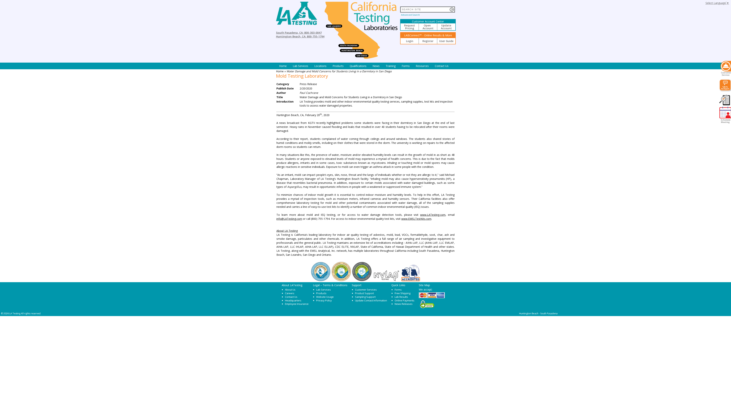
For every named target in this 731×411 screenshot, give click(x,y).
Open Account (428, 27)
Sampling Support (365, 297)
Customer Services (366, 289)
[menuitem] (283, 66)
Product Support (364, 293)
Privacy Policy (324, 300)
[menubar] (364, 66)
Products (338, 66)
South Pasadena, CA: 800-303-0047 (299, 32)
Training (391, 66)
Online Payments (404, 300)
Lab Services (323, 289)
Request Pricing (409, 27)
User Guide (446, 41)
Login (409, 41)
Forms (406, 66)
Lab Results (401, 297)
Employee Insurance (297, 304)
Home (283, 66)
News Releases (404, 304)
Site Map (424, 285)
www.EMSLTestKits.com (416, 219)
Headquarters (293, 300)
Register (427, 41)
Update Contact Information (371, 300)
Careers (289, 293)
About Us (290, 289)
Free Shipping (402, 293)
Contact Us (441, 66)
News (376, 66)
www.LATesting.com (432, 215)
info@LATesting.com (289, 219)
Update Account (446, 27)
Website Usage (325, 297)
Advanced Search (410, 14)
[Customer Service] (726, 66)
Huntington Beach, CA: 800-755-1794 (300, 36)
